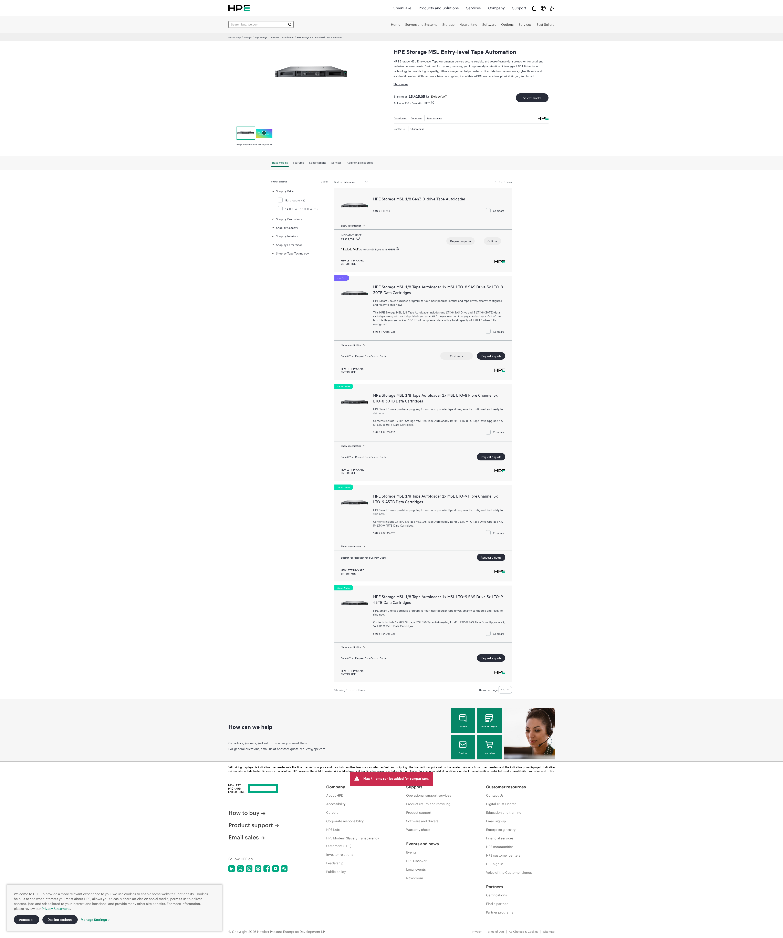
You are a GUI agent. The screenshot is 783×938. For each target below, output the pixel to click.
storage (453, 71)
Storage (247, 37)
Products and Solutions (439, 8)
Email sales (243, 837)
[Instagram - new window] (249, 868)
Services (473, 8)
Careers (332, 812)
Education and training (503, 812)
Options (492, 241)
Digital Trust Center (501, 804)
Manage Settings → (95, 920)
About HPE (334, 795)
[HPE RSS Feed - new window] (284, 868)
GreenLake (402, 8)
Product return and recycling (428, 804)
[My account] (552, 8)
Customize (456, 356)
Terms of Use (495, 932)
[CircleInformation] (358, 238)
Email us (463, 753)
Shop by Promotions (289, 219)
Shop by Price (284, 191)
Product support (489, 726)
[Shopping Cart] (534, 8)
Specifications (434, 118)
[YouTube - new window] (275, 868)
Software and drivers (422, 821)
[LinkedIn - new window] (231, 868)
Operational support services (428, 795)
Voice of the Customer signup (509, 872)
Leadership (334, 863)
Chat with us (417, 128)
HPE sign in (494, 864)
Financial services (499, 838)
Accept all (26, 920)
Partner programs (499, 912)
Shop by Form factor (289, 245)
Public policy (336, 872)
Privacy (476, 932)
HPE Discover (416, 861)
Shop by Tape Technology (292, 253)
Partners (494, 886)
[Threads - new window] (258, 868)
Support (519, 8)
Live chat (463, 726)
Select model (532, 98)
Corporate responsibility (345, 821)
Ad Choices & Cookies (523, 932)
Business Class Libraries (282, 37)
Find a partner (497, 904)
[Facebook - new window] (266, 868)
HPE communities (499, 847)
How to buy (489, 753)
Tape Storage (261, 37)
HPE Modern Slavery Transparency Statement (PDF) (352, 842)
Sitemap (549, 932)
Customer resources (506, 786)
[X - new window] (240, 868)
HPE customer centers (503, 855)
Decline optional (60, 920)
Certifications (496, 895)
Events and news (422, 843)
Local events (416, 869)
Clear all (324, 181)
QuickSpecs (400, 118)
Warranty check (418, 830)
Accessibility (335, 804)
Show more (401, 84)
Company (496, 8)
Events (411, 852)
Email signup (496, 821)
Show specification (351, 225)
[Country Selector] (543, 8)
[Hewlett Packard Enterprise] (239, 8)
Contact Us (494, 795)
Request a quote (460, 241)
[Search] (290, 24)
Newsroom (414, 878)
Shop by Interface (287, 236)
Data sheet (416, 118)
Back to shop (234, 37)
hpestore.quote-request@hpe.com (301, 748)
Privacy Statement (56, 909)
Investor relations (339, 854)
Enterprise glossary (500, 830)
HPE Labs (333, 830)
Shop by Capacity (287, 227)
